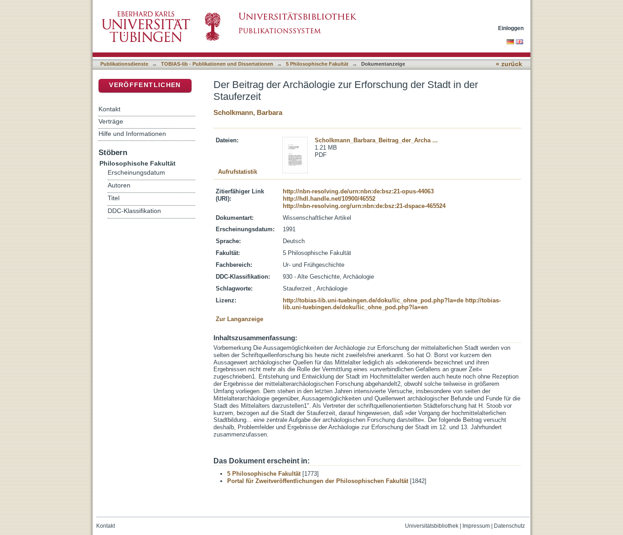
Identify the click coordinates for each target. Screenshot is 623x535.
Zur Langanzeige (239, 319)
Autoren (119, 185)
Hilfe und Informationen (132, 133)
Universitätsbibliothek (431, 526)
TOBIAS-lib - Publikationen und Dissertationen (217, 64)
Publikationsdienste (124, 64)
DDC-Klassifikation (134, 211)
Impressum (476, 526)
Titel (113, 198)
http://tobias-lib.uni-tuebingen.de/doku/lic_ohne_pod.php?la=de (373, 300)
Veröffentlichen (145, 85)
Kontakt (109, 109)
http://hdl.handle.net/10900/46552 (329, 198)
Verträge (111, 121)
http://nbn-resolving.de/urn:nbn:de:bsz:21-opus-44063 (358, 191)
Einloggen (511, 28)
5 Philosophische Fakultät (317, 64)
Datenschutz (509, 526)
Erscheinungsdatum (136, 172)
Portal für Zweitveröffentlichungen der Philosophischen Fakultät (317, 481)
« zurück (509, 64)
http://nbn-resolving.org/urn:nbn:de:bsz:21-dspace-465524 (364, 206)
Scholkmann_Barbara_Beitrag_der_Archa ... (376, 140)
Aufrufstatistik (237, 171)
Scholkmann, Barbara (247, 112)
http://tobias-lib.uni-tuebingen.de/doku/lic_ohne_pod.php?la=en (392, 304)
